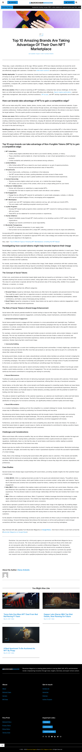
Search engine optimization (62, 92)
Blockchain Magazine (32, 749)
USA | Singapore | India (46, 749)
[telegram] (57, 736)
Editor (12, 619)
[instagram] (49, 736)
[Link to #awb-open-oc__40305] (77, 2)
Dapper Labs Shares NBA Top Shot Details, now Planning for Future (58, 615)
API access (44, 94)
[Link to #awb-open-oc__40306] (3, 2)
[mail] (60, 736)
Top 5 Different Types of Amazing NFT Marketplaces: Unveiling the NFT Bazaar (35, 241)
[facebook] (43, 736)
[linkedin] (54, 736)
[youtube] (52, 736)
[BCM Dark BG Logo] (10, 669)
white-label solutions (42, 70)
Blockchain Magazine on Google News (15, 532)
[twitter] (46, 736)
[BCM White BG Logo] (41, 2)
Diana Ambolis (49, 53)
